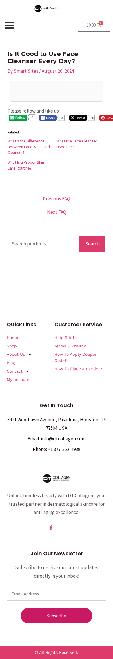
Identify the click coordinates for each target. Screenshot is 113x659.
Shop (12, 346)
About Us (16, 354)
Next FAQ (56, 212)
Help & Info (65, 337)
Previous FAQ (56, 198)
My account (18, 379)
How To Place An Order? (78, 368)
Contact (15, 371)
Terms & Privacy (70, 346)
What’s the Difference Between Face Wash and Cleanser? (29, 146)
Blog (11, 362)
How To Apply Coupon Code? (76, 357)
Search (92, 244)
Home (12, 337)
